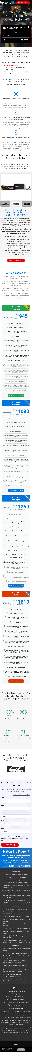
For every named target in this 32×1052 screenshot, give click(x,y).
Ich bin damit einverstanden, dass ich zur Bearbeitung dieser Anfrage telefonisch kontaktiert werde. (14, 838)
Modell (3, 820)
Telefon (3, 805)
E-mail (2, 797)
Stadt (2, 828)
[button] (12, 2)
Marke (2, 813)
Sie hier (5, 1050)
